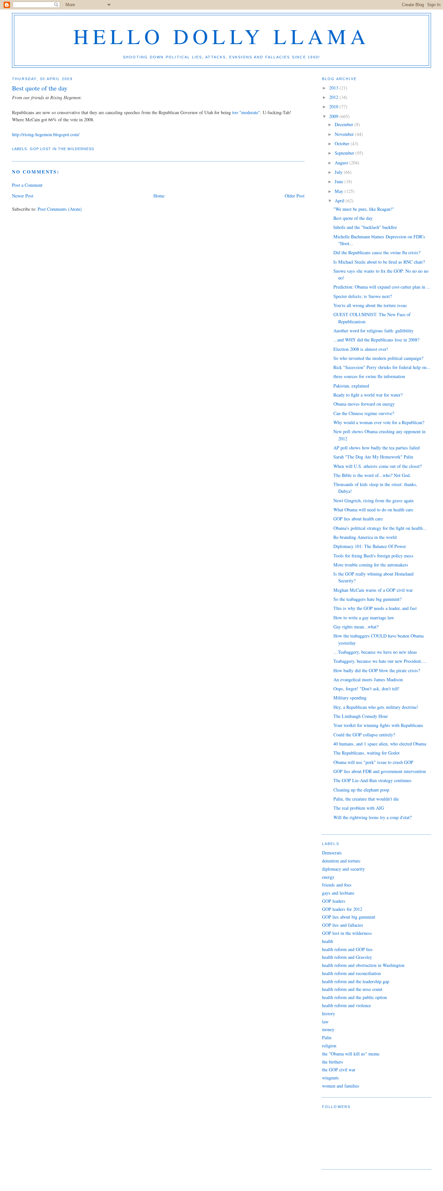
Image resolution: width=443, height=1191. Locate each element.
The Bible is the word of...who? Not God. (372, 475)
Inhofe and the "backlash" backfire (365, 227)
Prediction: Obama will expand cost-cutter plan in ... (381, 287)
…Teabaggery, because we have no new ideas (375, 652)
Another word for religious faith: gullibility (373, 331)
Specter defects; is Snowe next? (362, 296)
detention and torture (341, 861)
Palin (326, 1037)
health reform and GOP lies (347, 949)
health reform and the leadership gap (355, 981)
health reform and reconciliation (351, 973)
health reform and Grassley (347, 957)
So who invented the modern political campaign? (378, 358)
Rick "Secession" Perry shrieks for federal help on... (381, 367)
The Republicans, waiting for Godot (366, 753)
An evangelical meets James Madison (368, 679)
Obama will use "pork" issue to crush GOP (373, 762)
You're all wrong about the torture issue (370, 305)
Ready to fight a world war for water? (367, 395)
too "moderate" (246, 112)
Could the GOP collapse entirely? (364, 735)
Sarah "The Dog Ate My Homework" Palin (373, 457)
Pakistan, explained (351, 386)
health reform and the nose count (352, 989)
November (345, 134)
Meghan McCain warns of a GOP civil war (373, 590)
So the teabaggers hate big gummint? (367, 599)
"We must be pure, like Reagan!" (363, 209)
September (345, 153)
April (340, 200)
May (339, 191)
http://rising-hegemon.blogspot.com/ (45, 134)
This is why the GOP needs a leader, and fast (375, 608)
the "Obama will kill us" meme (350, 1054)
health (327, 941)
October (343, 143)
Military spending (349, 698)
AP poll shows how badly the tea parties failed (376, 448)
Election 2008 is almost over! (360, 349)
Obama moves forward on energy (364, 404)
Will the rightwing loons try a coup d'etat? (372, 817)
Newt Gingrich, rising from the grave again (373, 500)
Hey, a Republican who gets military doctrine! (375, 707)
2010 (334, 106)
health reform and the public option (354, 997)
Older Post (295, 196)
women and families (340, 1086)
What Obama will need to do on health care (373, 509)
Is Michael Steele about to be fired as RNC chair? (379, 262)
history (328, 1013)
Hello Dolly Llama (221, 36)
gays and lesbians (338, 893)
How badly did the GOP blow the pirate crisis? (376, 670)
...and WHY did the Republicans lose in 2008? (376, 340)
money (328, 1029)
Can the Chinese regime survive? (363, 413)
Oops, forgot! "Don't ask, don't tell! (366, 688)
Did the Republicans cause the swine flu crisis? (376, 252)
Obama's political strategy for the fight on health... (379, 528)
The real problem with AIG (358, 808)
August (342, 163)
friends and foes (337, 885)
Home (158, 196)
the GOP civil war (338, 1069)
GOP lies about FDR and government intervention (379, 771)
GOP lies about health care (358, 519)
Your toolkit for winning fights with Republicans (378, 725)
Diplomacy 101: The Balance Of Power (369, 546)
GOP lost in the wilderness (62, 149)
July (339, 172)
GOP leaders (333, 901)
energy (328, 877)
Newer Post (22, 196)
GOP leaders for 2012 (342, 909)
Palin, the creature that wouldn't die (366, 799)
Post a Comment (27, 185)
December (344, 124)
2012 (334, 97)
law (325, 1021)
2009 (334, 116)
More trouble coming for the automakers (370, 565)
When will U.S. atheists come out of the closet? (377, 466)
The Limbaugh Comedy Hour (360, 716)
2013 (334, 88)
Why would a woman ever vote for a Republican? (378, 422)
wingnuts (330, 1078)
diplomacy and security (343, 869)
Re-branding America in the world (365, 537)
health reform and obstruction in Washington (363, 965)
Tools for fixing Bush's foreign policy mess (373, 556)
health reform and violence (346, 1005)
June (339, 181)
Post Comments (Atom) (60, 209)
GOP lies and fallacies (342, 925)
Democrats (332, 853)
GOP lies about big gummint (348, 917)
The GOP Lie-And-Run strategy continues (372, 780)
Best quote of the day (353, 218)
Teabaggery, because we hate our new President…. (380, 661)
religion (329, 1045)
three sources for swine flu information (369, 376)
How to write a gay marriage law (363, 617)
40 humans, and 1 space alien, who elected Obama (379, 744)
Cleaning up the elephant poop (361, 790)
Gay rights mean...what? (355, 627)
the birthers (332, 1062)
